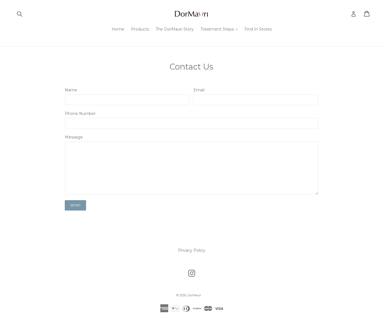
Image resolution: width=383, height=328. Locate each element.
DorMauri (194, 295)
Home (118, 29)
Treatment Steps (220, 29)
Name (71, 90)
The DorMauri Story (175, 29)
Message (74, 137)
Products (140, 29)
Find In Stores (258, 29)
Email (198, 90)
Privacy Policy (191, 250)
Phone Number (80, 113)
